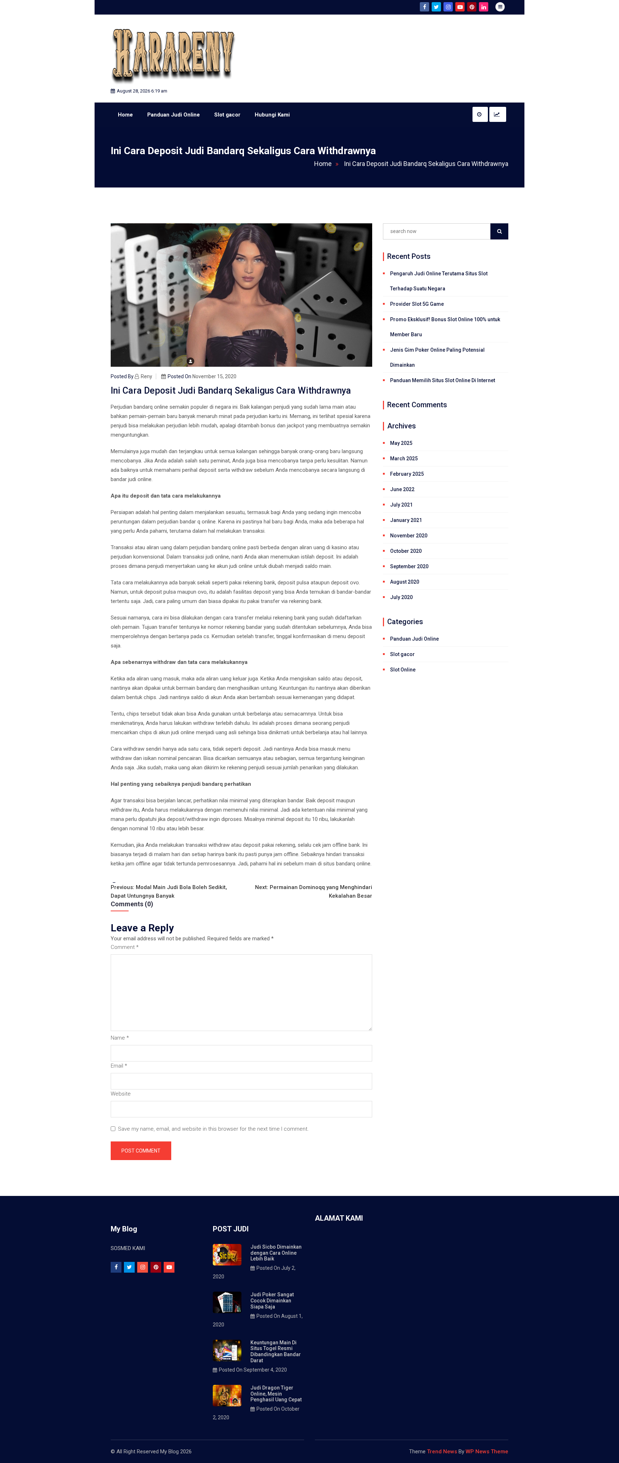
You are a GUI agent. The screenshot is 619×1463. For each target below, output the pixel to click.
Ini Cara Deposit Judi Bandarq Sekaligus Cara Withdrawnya (426, 163)
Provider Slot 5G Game (417, 304)
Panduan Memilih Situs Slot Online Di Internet (442, 380)
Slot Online (403, 670)
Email (119, 1066)
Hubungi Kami (272, 114)
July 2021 (401, 505)
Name (120, 1038)
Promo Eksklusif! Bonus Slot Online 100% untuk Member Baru (445, 327)
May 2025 (401, 443)
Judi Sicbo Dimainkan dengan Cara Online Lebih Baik (276, 1253)
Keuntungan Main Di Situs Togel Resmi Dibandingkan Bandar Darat (275, 1351)
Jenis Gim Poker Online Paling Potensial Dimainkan (437, 357)
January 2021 (406, 520)
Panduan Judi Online (173, 114)
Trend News (442, 1451)
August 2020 (404, 582)
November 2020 (408, 535)
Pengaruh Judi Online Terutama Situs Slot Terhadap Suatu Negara (439, 281)
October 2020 (406, 551)
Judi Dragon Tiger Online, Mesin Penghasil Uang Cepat (276, 1394)
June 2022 (402, 489)
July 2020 (401, 597)
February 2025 (407, 474)
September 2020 (409, 566)
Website (121, 1094)
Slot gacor (227, 114)
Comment (125, 947)
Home (125, 114)
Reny (146, 376)
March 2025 (404, 458)
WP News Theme (487, 1451)
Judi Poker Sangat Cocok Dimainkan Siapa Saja (272, 1301)
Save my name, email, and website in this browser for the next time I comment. (213, 1129)
